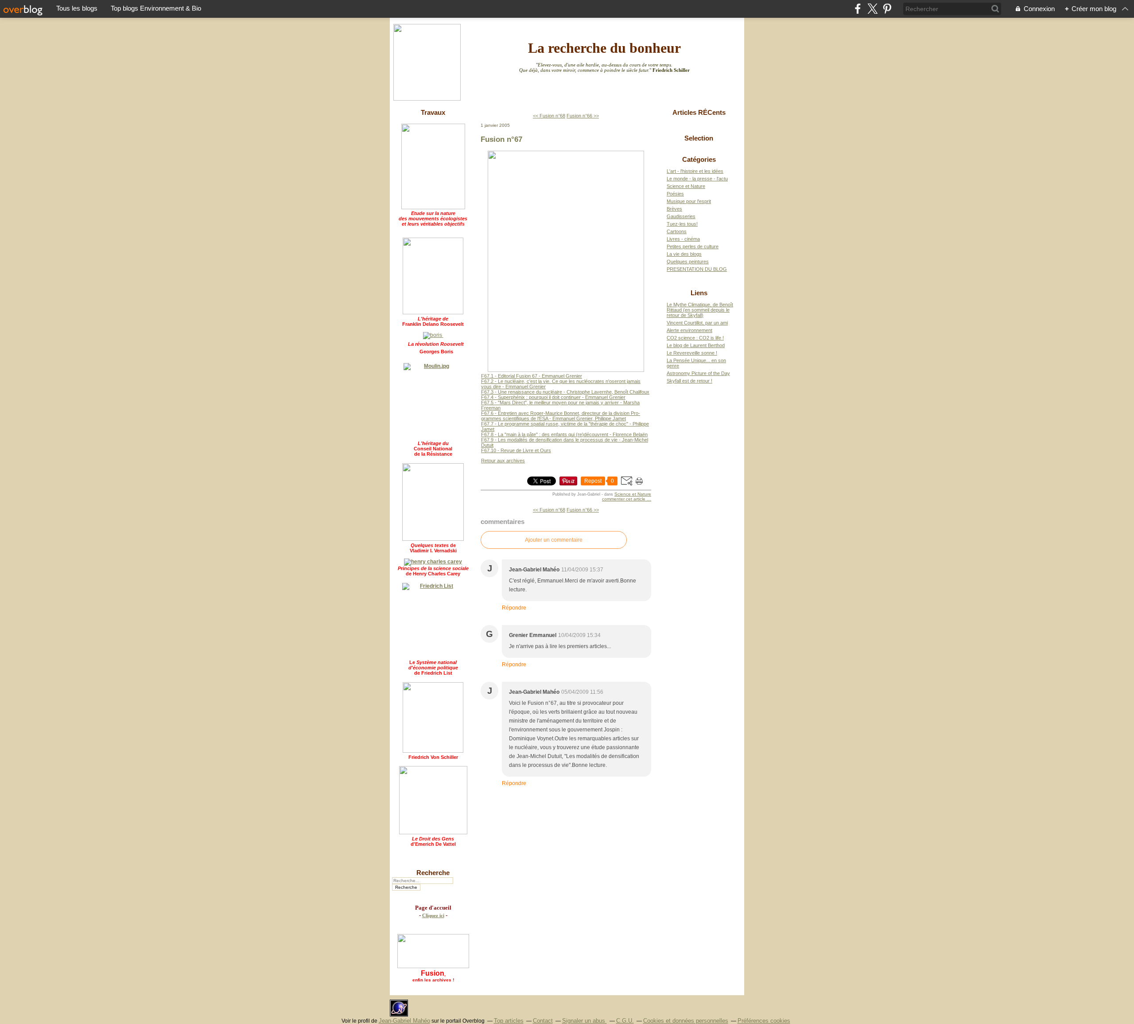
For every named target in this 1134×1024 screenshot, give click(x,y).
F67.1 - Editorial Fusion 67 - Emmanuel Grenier (531, 376)
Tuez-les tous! (682, 224)
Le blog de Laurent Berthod (696, 345)
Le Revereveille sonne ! (692, 353)
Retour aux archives (503, 460)
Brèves (674, 208)
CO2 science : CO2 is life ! (695, 337)
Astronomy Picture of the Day (698, 373)
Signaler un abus (584, 1020)
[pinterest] (887, 9)
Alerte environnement (689, 330)
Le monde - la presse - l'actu (697, 178)
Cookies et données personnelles (685, 1020)
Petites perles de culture (692, 246)
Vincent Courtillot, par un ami (697, 322)
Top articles (509, 1020)
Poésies (675, 193)
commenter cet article (624, 498)
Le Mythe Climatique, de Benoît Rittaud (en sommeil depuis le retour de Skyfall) (700, 310)
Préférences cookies (764, 1020)
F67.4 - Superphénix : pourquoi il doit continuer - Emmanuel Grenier (553, 397)
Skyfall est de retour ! (689, 380)
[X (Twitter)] (872, 9)
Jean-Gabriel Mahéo (404, 1020)
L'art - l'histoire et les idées (695, 171)
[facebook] (857, 9)
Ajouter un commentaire (554, 540)
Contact (543, 1020)
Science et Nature (632, 494)
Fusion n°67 (501, 139)
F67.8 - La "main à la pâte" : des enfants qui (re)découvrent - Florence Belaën (564, 434)
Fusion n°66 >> (583, 115)
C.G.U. (625, 1020)
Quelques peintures (688, 261)
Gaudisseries (681, 216)
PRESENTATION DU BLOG (697, 269)
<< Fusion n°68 (549, 115)
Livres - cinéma (683, 239)
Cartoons (677, 231)
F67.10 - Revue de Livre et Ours (516, 450)
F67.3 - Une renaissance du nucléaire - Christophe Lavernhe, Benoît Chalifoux (565, 392)
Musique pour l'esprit (689, 201)
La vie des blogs (684, 254)
